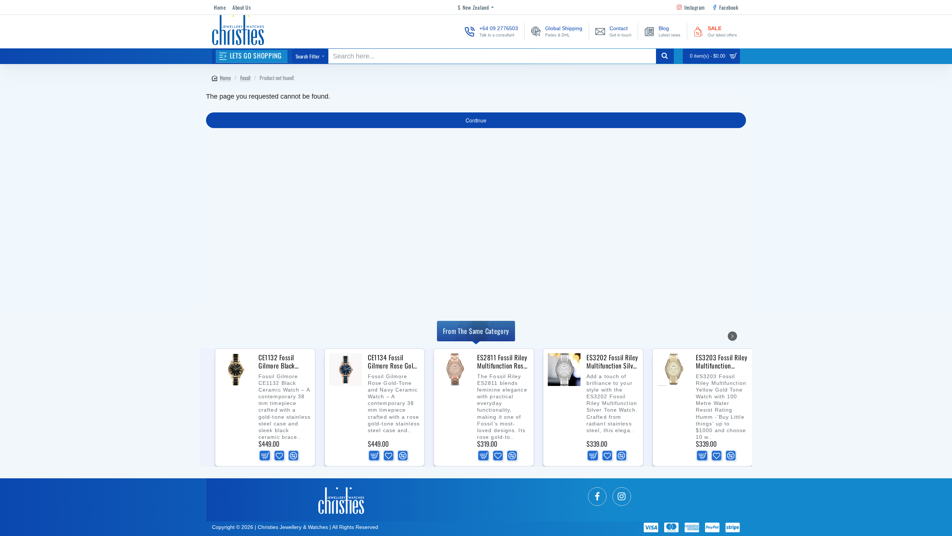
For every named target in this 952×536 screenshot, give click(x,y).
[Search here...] (665, 56)
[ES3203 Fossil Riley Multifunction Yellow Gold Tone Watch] (673, 369)
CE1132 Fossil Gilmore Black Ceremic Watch (278, 361)
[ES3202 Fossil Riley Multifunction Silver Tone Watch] (564, 369)
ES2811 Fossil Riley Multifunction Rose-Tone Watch (503, 361)
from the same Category (476, 331)
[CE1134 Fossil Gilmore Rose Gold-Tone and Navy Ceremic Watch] (345, 369)
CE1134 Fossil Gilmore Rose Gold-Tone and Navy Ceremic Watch (393, 361)
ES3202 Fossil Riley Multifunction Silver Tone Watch (612, 361)
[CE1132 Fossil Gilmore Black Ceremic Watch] (236, 369)
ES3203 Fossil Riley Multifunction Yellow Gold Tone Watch (721, 361)
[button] (264, 456)
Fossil (245, 78)
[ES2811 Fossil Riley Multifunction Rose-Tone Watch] (454, 369)
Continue (476, 120)
